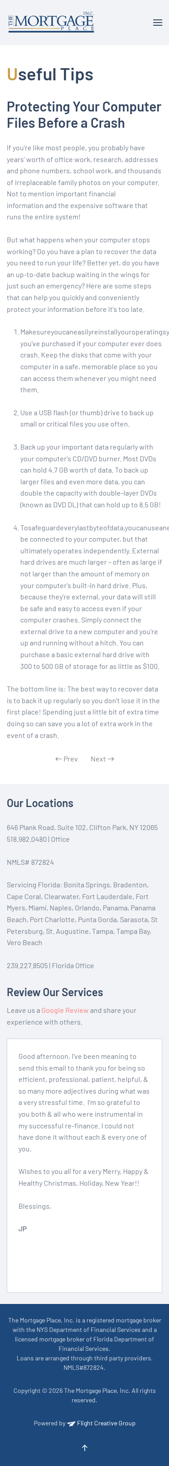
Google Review (65, 1010)
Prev (71, 758)
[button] (157, 22)
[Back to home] (53, 22)
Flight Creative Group (106, 1423)
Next (98, 758)
